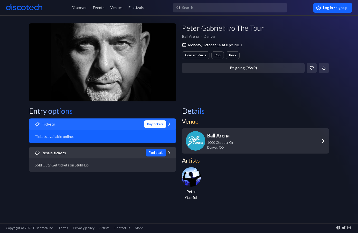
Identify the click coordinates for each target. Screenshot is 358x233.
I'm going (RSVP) (243, 68)
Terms (63, 228)
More (139, 228)
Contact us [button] (122, 228)
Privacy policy (84, 228)
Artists (104, 228)
